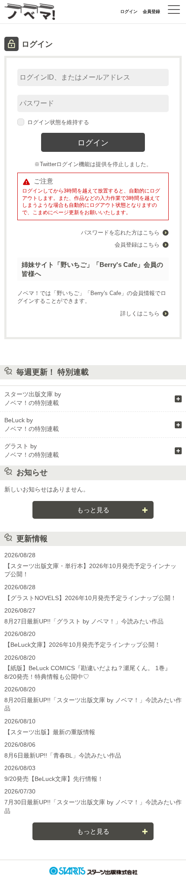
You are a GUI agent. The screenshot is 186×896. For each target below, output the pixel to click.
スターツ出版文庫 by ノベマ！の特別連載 (32, 398)
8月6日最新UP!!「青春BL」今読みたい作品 (62, 755)
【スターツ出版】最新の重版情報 (49, 732)
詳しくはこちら (140, 313)
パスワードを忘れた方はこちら (120, 232)
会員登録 (151, 11)
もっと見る (93, 510)
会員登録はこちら (137, 244)
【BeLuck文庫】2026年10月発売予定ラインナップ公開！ (82, 644)
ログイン (129, 11)
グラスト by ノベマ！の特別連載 (31, 450)
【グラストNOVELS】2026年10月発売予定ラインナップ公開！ (90, 597)
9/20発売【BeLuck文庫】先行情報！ (53, 778)
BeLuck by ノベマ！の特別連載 (31, 424)
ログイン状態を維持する (58, 122)
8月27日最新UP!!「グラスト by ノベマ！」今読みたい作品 (84, 621)
